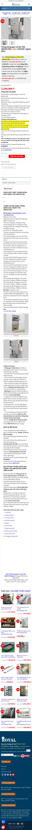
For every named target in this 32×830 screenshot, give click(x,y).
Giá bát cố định (9, 518)
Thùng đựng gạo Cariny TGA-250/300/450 (24, 678)
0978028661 (5, 746)
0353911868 (21, 744)
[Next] (28, 28)
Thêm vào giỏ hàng (16, 156)
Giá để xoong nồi (9, 520)
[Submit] (29, 8)
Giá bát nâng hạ (9, 515)
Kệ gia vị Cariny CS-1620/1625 (22, 656)
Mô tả (4, 179)
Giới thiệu (3, 766)
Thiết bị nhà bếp (6, 13)
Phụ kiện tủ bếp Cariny (11, 164)
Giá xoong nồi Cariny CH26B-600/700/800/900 (23, 608)
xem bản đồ (18, 748)
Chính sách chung (6, 772)
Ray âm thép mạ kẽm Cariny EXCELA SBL (7, 678)
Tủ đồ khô (8, 512)
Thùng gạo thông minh (11, 536)
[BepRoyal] (16, 4)
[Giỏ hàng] (29, 4)
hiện (10, 188)
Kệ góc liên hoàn (9, 528)
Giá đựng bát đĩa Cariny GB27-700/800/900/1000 (8, 632)
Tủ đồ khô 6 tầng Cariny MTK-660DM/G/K (24, 631)
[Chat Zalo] (3, 822)
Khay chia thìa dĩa (10, 533)
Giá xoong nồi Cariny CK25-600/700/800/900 (8, 656)
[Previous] (3, 28)
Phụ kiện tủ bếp (16, 13)
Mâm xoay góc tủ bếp (11, 531)
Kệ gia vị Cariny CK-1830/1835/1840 (22, 700)
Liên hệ (3, 769)
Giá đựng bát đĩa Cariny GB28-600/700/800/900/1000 (24, 722)
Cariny (14, 311)
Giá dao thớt (8, 525)
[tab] (16, 179)
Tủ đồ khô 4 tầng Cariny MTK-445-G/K (8, 700)
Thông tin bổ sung (8, 183)
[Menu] (2, 4)
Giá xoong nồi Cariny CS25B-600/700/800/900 (7, 722)
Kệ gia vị (7, 523)
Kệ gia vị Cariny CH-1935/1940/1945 (7, 608)
